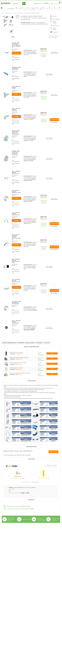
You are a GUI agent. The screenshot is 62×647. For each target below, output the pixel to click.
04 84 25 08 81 (40, 3)
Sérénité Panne (56, 25)
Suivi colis (55, 16)
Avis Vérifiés (39, 342)
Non (26, 492)
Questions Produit (29, 342)
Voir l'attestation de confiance (50, 465)
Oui (22, 492)
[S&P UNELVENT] (11, 30)
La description (20, 342)
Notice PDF (47, 342)
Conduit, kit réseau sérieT (18, 13)
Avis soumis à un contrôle (50, 466)
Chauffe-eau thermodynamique (34, 8)
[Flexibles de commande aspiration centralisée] (6, 358)
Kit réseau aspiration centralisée (16, 367)
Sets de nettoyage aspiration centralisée (17, 362)
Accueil (2, 13)
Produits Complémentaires (9, 342)
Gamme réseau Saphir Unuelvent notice (13, 506)
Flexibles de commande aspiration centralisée (18, 357)
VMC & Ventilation (10, 8)
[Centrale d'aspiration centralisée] (6, 353)
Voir (52, 353)
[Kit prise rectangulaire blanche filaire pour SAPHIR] (6, 374)
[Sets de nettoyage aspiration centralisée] (6, 364)
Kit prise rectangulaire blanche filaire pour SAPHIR (19, 373)
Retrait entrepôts (56, 19)
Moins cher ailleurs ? (54, 52)
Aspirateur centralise (8, 13)
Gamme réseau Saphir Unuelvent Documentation (15, 508)
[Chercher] (23, 3)
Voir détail (16, 94)
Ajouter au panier (54, 119)
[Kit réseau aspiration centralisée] (6, 369)
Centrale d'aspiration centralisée (16, 352)
